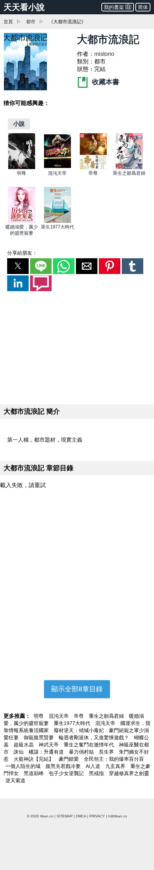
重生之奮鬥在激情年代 (89, 745)
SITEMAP (65, 816)
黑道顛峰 (34, 773)
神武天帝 (49, 745)
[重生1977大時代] (57, 221)
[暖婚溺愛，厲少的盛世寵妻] (21, 221)
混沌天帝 (57, 173)
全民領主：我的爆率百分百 (114, 759)
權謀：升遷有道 (47, 752)
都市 (30, 21)
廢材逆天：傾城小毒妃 (79, 730)
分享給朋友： (22, 253)
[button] (18, 266)
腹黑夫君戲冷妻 (63, 766)
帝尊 (93, 173)
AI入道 (94, 766)
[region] (77, 346)
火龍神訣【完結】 (34, 759)
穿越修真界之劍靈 (129, 773)
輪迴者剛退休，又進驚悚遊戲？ (94, 737)
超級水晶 (24, 745)
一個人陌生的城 (23, 766)
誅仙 (19, 752)
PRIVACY (97, 816)
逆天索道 (15, 780)
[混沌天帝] (57, 167)
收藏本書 (104, 82)
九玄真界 (116, 766)
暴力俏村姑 (82, 752)
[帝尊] (93, 167)
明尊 (21, 173)
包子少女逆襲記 (67, 773)
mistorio (104, 54)
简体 (143, 7)
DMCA (81, 816)
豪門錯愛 (69, 759)
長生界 (107, 752)
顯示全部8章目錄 (77, 689)
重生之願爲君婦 (129, 173)
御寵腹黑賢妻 (39, 737)
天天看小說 (24, 7)
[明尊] (21, 167)
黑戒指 (97, 773)
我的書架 (114, 7)
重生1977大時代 (57, 227)
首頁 (8, 21)
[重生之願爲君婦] (129, 167)
